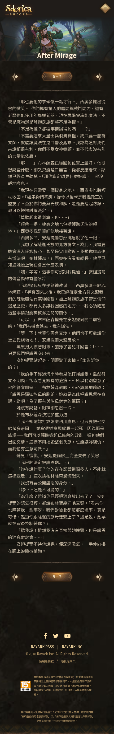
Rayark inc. (72, 646)
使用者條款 (46, 661)
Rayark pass (42, 646)
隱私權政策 (68, 661)
